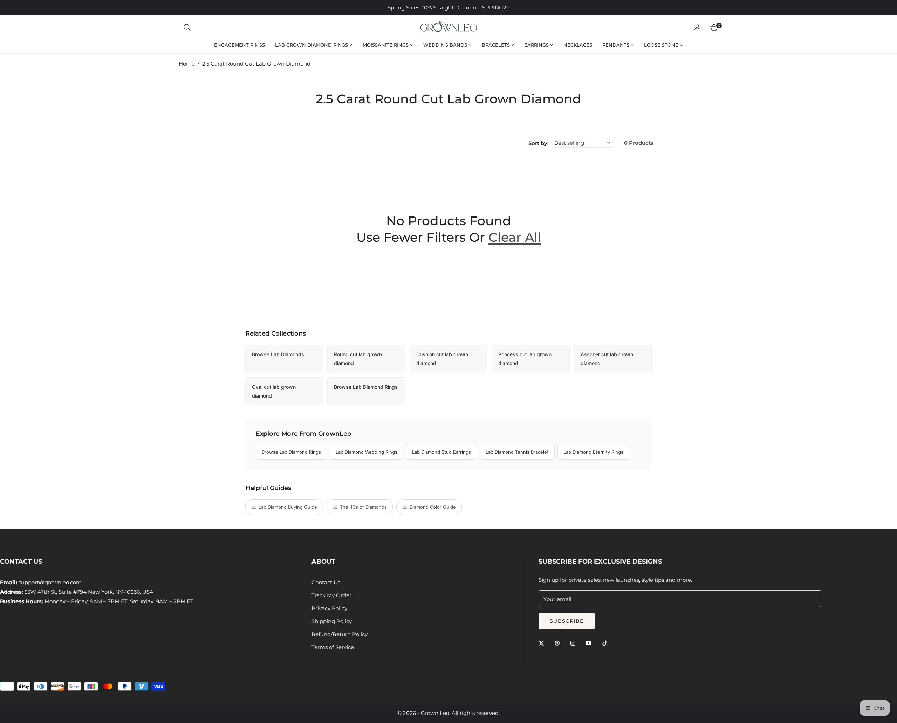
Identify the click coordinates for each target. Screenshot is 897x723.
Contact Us (325, 582)
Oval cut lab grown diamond (274, 391)
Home (187, 63)
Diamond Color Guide (433, 507)
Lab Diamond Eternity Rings (593, 452)
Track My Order (331, 595)
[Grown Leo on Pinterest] (558, 642)
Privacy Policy (329, 608)
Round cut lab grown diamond (358, 358)
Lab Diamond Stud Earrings (441, 452)
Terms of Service (332, 647)
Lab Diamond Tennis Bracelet (517, 452)
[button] (187, 27)
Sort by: (538, 143)
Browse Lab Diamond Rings (366, 387)
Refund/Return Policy (339, 634)
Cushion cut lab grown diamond (442, 358)
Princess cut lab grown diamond (525, 358)
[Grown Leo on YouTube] (590, 642)
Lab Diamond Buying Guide (288, 507)
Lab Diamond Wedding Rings (366, 452)
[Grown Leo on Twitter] (543, 642)
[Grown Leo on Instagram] (574, 642)
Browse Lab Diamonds (278, 354)
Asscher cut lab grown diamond (607, 358)
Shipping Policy (331, 621)
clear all (514, 237)
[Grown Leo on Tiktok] (606, 642)
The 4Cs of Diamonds (363, 507)
